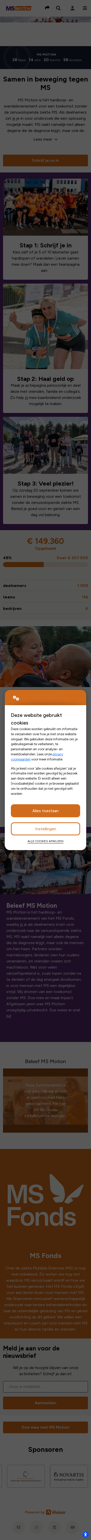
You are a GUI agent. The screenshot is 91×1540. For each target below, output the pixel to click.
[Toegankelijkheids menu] (85, 1534)
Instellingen (45, 828)
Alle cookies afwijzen (45, 841)
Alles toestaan (45, 810)
